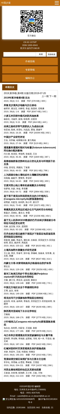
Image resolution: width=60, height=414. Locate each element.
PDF (29, 101)
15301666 (20, 407)
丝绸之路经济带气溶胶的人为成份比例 (23, 126)
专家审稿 (30, 70)
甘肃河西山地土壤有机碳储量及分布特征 (25, 185)
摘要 (23, 101)
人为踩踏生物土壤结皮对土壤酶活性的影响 (26, 175)
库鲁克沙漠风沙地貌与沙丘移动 (20, 105)
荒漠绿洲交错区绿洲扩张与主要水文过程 (25, 359)
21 (52, 407)
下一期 (52, 96)
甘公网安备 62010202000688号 (21, 399)
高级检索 (51, 54)
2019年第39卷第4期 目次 (17, 97)
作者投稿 (30, 61)
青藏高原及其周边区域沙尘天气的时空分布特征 (28, 209)
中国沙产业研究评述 (14, 137)
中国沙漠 (5, 3)
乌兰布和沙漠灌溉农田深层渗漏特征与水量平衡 (28, 335)
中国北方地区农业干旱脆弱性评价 (21, 287)
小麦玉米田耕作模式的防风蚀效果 (21, 116)
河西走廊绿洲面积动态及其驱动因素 (22, 369)
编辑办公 (30, 78)
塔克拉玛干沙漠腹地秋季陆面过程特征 (23, 298)
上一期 (45, 96)
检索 (41, 54)
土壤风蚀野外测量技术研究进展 (20, 250)
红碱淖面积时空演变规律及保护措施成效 (25, 348)
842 (38, 407)
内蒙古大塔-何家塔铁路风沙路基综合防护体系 (27, 263)
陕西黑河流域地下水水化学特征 (20, 311)
